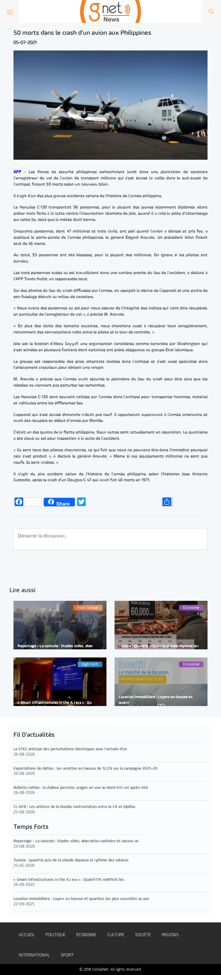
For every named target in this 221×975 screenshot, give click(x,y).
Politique (55, 935)
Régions (170, 935)
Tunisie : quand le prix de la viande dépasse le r (159, 646)
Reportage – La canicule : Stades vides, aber (55, 646)
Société (143, 935)
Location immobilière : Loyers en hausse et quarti (156, 700)
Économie (86, 935)
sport (67, 955)
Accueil (27, 935)
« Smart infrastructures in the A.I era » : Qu (55, 703)
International (34, 955)
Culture (115, 935)
